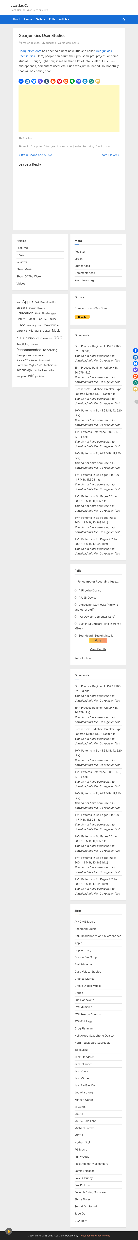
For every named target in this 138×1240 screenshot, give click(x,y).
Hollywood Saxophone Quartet (94, 1035)
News (20, 255)
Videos (20, 283)
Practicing (22, 344)
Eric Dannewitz (84, 1000)
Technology (24, 370)
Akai (18, 302)
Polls (52, 19)
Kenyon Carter (84, 1099)
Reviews (21, 262)
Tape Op (80, 1213)
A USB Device (87, 597)
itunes (53, 318)
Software (22, 365)
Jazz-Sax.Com (21, 5)
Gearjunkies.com (30, 51)
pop (57, 337)
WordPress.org (84, 280)
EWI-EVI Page (83, 1021)
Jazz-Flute (81, 1071)
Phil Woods (82, 1156)
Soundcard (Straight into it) (96, 635)
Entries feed (82, 265)
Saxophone (23, 355)
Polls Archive (83, 658)
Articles (64, 19)
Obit (19, 338)
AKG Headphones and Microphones (98, 936)
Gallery (40, 19)
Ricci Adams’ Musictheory (91, 1163)
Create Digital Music (88, 985)
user (107, 146)
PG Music (81, 1149)
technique (50, 365)
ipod (46, 319)
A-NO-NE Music (85, 921)
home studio (64, 146)
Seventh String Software (90, 1192)
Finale (46, 313)
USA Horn (81, 1220)
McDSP (79, 1114)
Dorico (79, 992)
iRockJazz (81, 1049)
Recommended (28, 350)
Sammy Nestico (85, 1170)
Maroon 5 (21, 330)
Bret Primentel (84, 964)
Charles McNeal (85, 978)
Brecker (32, 308)
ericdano (51, 42)
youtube (39, 376)
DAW (46, 146)
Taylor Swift (36, 365)
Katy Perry (31, 325)
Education (24, 313)
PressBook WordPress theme (94, 1235)
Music (56, 330)
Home (28, 19)
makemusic (51, 325)
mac (40, 325)
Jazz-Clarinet (83, 1064)
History (20, 318)
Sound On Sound (86, 1206)
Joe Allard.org (84, 1092)
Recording (89, 146)
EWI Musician (83, 1007)
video (52, 370)
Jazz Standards (85, 1057)
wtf (30, 375)
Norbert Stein (83, 1142)
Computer (36, 146)
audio (26, 146)
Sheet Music (24, 269)
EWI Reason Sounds (88, 1014)
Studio (100, 146)
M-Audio (80, 1106)
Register (80, 251)
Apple (27, 301)
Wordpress (21, 376)
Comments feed (85, 273)
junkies (77, 146)
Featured (22, 248)
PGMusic (47, 338)
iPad (39, 318)
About (16, 19)
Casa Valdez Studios (88, 971)
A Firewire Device (90, 590)
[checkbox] (8, 1231)
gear (53, 146)
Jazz (20, 324)
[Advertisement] (69, 108)
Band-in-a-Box (48, 302)
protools (34, 344)
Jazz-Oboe (82, 1078)
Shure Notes (83, 1199)
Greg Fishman (84, 1028)
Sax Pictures (83, 1185)
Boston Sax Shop (86, 957)
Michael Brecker (39, 330)
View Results (98, 649)
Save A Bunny (84, 1178)
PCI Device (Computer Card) (97, 616)
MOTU (79, 1135)
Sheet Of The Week (28, 276)
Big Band (21, 307)
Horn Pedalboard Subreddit (92, 1042)
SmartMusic (45, 360)
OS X (39, 338)
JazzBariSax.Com (86, 1085)
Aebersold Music (85, 929)
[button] (21, 81)
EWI (37, 313)
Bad (37, 302)
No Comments (70, 43)
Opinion (29, 338)
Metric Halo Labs (85, 1121)
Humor (30, 318)
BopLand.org (83, 950)
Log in (79, 258)
